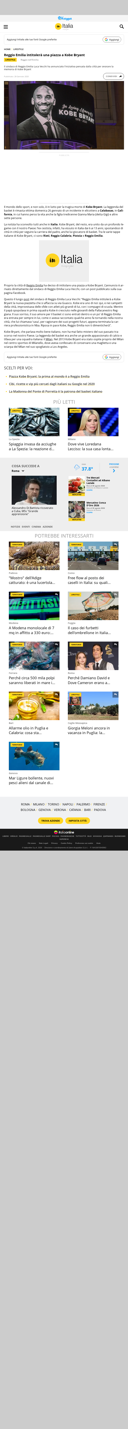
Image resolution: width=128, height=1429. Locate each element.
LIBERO (5, 836)
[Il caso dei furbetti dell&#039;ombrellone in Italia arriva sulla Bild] (93, 606)
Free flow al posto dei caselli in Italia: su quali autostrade (88, 582)
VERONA (60, 810)
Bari (11, 723)
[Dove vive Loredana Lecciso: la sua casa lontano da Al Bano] (93, 422)
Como (71, 573)
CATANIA (75, 810)
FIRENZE (99, 804)
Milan (49, 339)
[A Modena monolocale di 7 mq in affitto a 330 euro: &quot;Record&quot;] (34, 606)
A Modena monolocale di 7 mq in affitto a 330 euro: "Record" (31, 632)
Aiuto (98, 843)
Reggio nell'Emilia (29, 59)
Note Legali (43, 843)
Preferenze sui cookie (84, 843)
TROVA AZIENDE (50, 820)
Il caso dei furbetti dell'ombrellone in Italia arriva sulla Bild (88, 632)
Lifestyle (10, 59)
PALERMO (83, 804)
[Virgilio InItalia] (64, 27)
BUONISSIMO (120, 836)
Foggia (71, 623)
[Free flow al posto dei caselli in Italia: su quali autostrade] (93, 556)
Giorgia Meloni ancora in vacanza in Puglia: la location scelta (89, 732)
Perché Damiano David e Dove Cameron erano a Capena (89, 682)
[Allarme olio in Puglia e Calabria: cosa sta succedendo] (34, 706)
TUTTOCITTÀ (81, 836)
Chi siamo (32, 843)
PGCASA (55, 836)
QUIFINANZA (108, 836)
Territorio (17, 544)
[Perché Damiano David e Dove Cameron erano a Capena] (93, 656)
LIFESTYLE (18, 49)
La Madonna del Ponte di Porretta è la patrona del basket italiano (55, 391)
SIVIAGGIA (97, 836)
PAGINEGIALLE (25, 836)
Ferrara (13, 673)
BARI (87, 810)
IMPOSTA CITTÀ (78, 820)
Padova (13, 573)
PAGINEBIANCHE (67, 836)
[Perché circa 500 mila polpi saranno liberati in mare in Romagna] (34, 656)
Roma (71, 673)
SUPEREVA (64, 839)
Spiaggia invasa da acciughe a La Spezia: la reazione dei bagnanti (32, 448)
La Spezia (14, 439)
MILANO (38, 804)
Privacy (54, 843)
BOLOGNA (28, 810)
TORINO (53, 804)
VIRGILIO (14, 836)
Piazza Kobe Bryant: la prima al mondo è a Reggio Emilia (49, 376)
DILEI (89, 836)
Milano (72, 439)
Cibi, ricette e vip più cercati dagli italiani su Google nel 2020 (52, 384)
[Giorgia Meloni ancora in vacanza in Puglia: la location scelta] (93, 706)
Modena (13, 623)
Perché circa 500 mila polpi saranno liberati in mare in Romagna (32, 682)
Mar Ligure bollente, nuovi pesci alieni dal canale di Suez (31, 782)
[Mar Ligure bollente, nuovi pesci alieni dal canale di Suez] (34, 756)
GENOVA (44, 810)
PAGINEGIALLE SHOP (42, 836)
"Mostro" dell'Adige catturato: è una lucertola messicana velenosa (30, 582)
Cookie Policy (66, 843)
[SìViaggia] (65, 18)
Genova (13, 773)
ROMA (25, 804)
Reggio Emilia (34, 285)
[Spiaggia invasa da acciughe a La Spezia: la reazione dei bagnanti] (34, 422)
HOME (7, 49)
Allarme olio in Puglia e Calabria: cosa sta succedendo (28, 732)
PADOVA (100, 810)
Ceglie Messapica (77, 723)
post (26, 299)
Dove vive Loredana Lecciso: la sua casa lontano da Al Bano (91, 448)
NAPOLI (67, 804)
